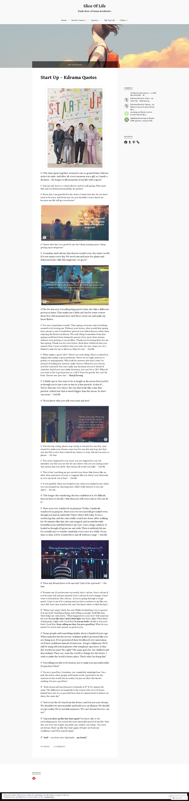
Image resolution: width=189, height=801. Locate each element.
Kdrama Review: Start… (140, 98)
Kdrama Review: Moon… (140, 104)
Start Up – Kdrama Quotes (69, 77)
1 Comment (59, 746)
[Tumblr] (130, 142)
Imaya (47, 746)
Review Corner (78, 20)
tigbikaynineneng (138, 118)
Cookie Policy (49, 797)
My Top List (109, 20)
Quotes (94, 20)
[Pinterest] (134, 142)
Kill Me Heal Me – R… (143, 94)
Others (123, 20)
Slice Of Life (94, 6)
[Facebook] (126, 142)
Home (64, 20)
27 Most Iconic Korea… (140, 93)
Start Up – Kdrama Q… (140, 101)
